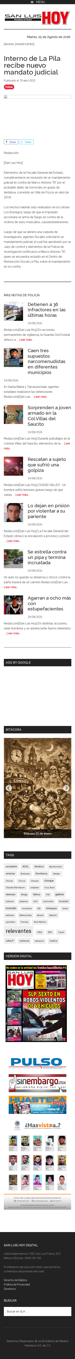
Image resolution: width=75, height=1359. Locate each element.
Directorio (10, 1288)
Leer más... (26, 340)
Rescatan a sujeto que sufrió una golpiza (47, 464)
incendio (11, 908)
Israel (65, 908)
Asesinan (25, 873)
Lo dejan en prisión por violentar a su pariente (49, 511)
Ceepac (56, 873)
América (39, 866)
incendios (27, 908)
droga (24, 894)
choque (49, 880)
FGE (48, 894)
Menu (40, 2)
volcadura (39, 941)
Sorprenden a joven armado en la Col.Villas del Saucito (49, 416)
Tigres (61, 932)
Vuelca (53, 941)
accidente (11, 866)
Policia (9, 87)
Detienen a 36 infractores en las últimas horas (47, 310)
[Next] (66, 788)
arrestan (10, 873)
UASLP (10, 940)
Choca (21, 881)
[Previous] (9, 788)
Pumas (24, 922)
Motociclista (26, 915)
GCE (35, 901)
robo (39, 932)
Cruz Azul (49, 887)
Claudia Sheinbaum (15, 887)
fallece (36, 894)
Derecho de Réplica (15, 1280)
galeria (59, 894)
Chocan (35, 881)
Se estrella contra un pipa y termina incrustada (47, 557)
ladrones (10, 915)
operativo (10, 922)
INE (39, 908)
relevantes (19, 931)
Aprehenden (55, 866)
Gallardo (23, 901)
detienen (10, 894)
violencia (24, 940)
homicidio (48, 901)
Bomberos (41, 873)
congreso (34, 887)
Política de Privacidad (17, 1284)
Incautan (63, 901)
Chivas (9, 881)
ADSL (25, 866)
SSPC (50, 932)
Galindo (10, 901)
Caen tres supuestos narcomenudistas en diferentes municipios (46, 361)
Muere (40, 915)
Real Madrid (40, 922)
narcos (53, 915)
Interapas (51, 908)
